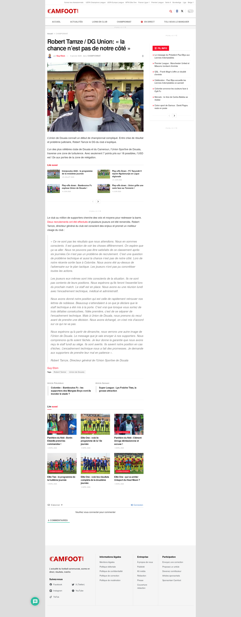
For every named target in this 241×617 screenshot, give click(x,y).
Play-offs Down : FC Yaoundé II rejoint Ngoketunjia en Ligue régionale (127, 173)
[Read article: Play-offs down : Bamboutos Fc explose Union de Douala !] (53, 188)
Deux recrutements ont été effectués (67, 221)
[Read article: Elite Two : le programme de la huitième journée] (62, 463)
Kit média (141, 571)
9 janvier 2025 (76, 55)
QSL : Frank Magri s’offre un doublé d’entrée (170, 73)
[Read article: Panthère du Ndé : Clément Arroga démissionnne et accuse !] (129, 424)
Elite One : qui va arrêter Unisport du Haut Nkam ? (127, 478)
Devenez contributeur (171, 571)
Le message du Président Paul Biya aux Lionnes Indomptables (172, 56)
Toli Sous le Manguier (176, 21)
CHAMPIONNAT (124, 21)
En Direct (149, 21)
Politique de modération (110, 580)
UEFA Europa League (115, 2)
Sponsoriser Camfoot (171, 580)
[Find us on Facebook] (177, 11)
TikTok (56, 596)
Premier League (157, 2)
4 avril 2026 (52, 448)
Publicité (141, 566)
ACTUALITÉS (76, 21)
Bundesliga (177, 2)
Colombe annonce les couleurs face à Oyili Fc (171, 90)
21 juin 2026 (117, 180)
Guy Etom (60, 55)
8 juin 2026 (66, 191)
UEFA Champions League (96, 2)
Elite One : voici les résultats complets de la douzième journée (95, 480)
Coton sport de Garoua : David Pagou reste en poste (171, 106)
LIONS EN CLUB (99, 21)
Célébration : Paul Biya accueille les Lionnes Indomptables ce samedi (170, 81)
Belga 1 (191, 2)
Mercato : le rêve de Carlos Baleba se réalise (171, 98)
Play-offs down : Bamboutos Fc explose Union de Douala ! (77, 186)
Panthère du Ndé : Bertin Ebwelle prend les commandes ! (59, 441)
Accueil (56, 21)
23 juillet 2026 (68, 177)
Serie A (168, 2)
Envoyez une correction (172, 562)
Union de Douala (76, 372)
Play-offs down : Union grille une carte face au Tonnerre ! (127, 186)
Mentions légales (107, 562)
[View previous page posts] (93, 201)
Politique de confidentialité (111, 571)
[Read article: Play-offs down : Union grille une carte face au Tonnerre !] (103, 188)
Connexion (138, 504)
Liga (184, 2)
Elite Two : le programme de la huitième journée (61, 478)
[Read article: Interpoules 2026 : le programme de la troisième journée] (53, 174)
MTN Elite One (131, 2)
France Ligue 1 (144, 2)
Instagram (57, 590)
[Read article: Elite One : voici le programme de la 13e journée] (95, 424)
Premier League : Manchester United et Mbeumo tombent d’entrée (172, 64)
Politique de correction (109, 575)
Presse (140, 580)
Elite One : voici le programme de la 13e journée (91, 441)
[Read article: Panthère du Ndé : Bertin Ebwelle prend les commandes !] (62, 424)
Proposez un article (170, 566)
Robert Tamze (60, 372)
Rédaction (141, 575)
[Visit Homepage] (63, 11)
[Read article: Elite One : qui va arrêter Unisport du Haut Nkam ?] (129, 463)
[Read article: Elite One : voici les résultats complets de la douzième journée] (95, 463)
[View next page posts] (98, 201)
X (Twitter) (80, 584)
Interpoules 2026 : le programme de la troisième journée (77, 172)
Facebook (57, 584)
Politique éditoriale (108, 566)
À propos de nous (145, 562)
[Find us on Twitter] (182, 11)
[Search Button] (171, 11)
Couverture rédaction (142, 586)
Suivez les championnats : (74, 2)
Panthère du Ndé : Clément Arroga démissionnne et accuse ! (128, 441)
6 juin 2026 (116, 191)
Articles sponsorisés (171, 575)
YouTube (79, 590)
